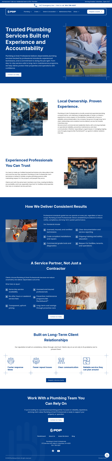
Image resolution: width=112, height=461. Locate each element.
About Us (52, 436)
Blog (73, 436)
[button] (27, 12)
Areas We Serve (63, 436)
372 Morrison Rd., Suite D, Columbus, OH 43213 (56, 443)
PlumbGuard (41, 436)
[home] (12, 11)
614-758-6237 (56, 445)
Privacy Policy (102, 458)
